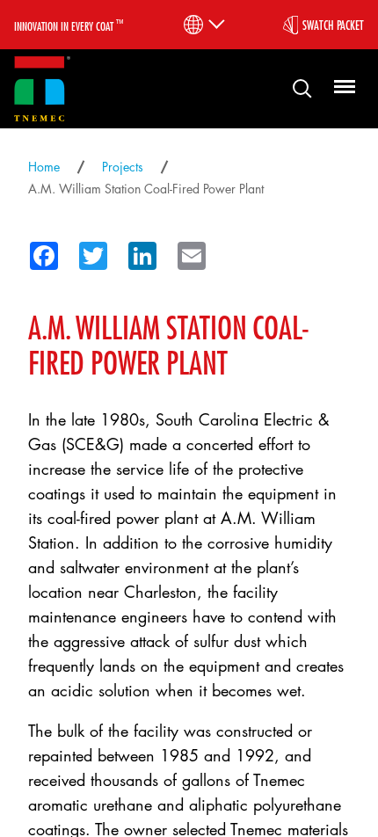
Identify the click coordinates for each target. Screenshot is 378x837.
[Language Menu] (202, 24)
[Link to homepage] (42, 89)
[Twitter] (87, 252)
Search (295, 87)
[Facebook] (38, 252)
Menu (342, 87)
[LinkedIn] (137, 252)
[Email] (186, 252)
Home (44, 166)
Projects (122, 166)
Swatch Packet (333, 25)
